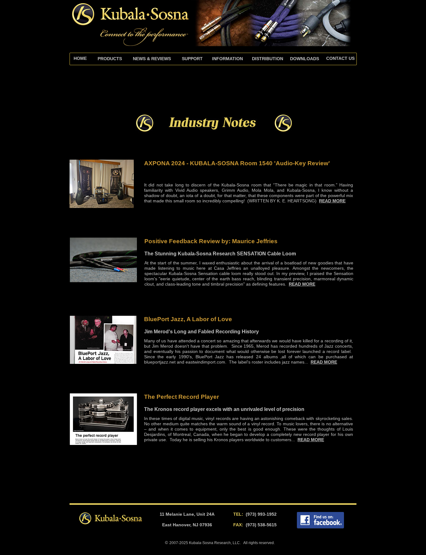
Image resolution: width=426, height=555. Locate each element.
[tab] (192, 59)
